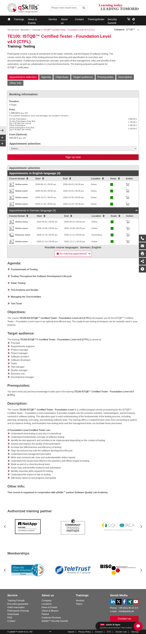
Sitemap (135, 632)
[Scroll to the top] (142, 268)
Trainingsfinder (96, 19)
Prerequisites (105, 77)
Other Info (15, 82)
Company (46, 600)
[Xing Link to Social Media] (130, 602)
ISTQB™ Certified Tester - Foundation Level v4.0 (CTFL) (69, 30)
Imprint (71, 632)
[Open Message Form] (142, 245)
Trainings (19, 19)
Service (52, 19)
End (65, 178)
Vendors (80, 600)
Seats (113, 178)
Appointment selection (23, 77)
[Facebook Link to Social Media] (124, 602)
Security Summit (112, 21)
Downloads (13, 614)
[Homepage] (23, 8)
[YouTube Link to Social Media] (136, 602)
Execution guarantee (17, 604)
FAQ (9, 617)
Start (37, 178)
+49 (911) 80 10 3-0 (128, 608)
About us (64, 21)
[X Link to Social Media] (118, 602)
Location (95, 178)
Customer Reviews (51, 617)
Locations (46, 604)
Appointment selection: (25, 143)
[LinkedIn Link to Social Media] (113, 602)
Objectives (61, 77)
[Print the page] (142, 253)
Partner (45, 614)
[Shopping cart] (127, 184)
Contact (79, 19)
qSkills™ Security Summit (55, 621)
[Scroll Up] (50, 631)
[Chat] (138, 626)
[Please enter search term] (83, 8)
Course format (17, 178)
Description (125, 77)
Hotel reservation (16, 607)
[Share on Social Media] (142, 261)
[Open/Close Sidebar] (2, 130)
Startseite (24, 30)
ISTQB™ (124, 29)
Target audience (83, 77)
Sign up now (73, 157)
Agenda (46, 77)
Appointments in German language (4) (32, 210)
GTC (109, 632)
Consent (99, 632)
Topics (79, 604)
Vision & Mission (50, 611)
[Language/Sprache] (135, 21)
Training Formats (16, 600)
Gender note (121, 632)
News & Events (32, 21)
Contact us (124, 618)
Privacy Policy (84, 632)
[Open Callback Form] (142, 238)
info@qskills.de (126, 611)
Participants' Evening (18, 611)
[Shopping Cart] (128, 18)
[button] (140, 527)
